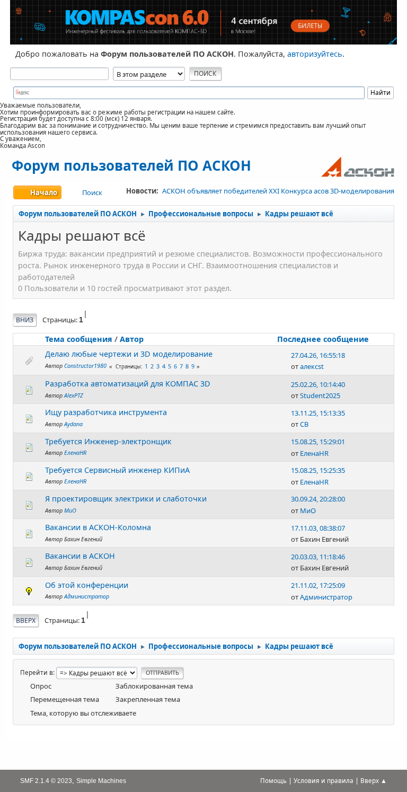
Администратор (86, 596)
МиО (70, 510)
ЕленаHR (75, 452)
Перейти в (36, 672)
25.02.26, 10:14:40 (318, 384)
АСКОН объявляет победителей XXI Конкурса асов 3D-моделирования (278, 191)
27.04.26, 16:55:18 (318, 355)
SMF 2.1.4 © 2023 (46, 780)
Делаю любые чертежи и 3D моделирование (129, 354)
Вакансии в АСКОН (80, 556)
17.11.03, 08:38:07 (318, 528)
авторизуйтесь (314, 54)
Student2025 (320, 395)
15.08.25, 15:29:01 (318, 441)
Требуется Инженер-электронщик (108, 441)
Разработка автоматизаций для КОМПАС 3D (127, 384)
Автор (132, 339)
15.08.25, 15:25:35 (318, 470)
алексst (312, 366)
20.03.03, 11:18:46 (318, 556)
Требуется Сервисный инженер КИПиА (117, 470)
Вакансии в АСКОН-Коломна (98, 527)
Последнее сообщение (323, 339)
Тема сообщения (78, 339)
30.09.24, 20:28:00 (318, 499)
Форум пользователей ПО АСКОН (131, 165)
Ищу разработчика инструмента (106, 412)
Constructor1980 (85, 365)
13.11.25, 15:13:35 (318, 413)
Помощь (273, 781)
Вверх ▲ (373, 781)
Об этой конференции (86, 585)
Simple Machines (101, 780)
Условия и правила (323, 781)
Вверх (26, 620)
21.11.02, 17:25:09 (318, 585)
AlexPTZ (73, 395)
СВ (304, 424)
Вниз (24, 319)
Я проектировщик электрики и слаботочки (126, 499)
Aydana (73, 424)
